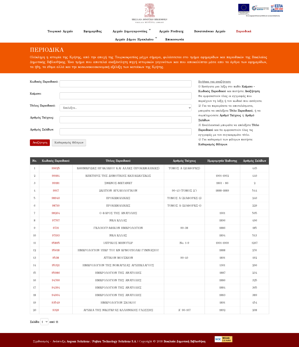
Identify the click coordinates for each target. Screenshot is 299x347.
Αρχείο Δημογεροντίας (129, 31)
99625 (56, 168)
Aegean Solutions (78, 341)
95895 (56, 243)
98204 (56, 213)
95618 (56, 250)
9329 (55, 310)
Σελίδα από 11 (44, 321)
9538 (55, 258)
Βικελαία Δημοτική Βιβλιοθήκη (184, 341)
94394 (56, 287)
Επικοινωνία (174, 39)
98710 (56, 205)
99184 (56, 176)
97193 (56, 235)
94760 (56, 280)
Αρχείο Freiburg (171, 31)
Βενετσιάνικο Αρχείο (210, 31)
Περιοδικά (243, 31)
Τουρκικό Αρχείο (60, 31)
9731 (56, 228)
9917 (56, 190)
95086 (56, 273)
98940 (56, 198)
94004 (56, 295)
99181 (55, 183)
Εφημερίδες (93, 31)
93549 (56, 302)
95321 (56, 265)
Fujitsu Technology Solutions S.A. (114, 341)
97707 (56, 220)
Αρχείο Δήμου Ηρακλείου (134, 39)
